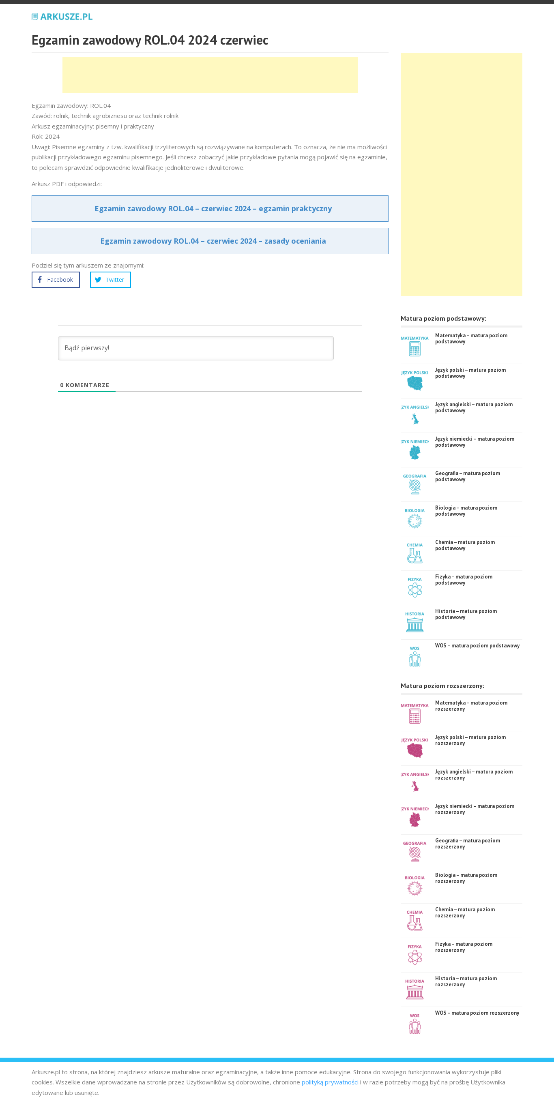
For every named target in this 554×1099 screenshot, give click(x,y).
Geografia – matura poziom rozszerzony (467, 843)
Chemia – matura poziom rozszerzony (465, 912)
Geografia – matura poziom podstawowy (467, 476)
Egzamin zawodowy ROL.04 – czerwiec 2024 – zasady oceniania (213, 241)
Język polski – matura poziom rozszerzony (470, 740)
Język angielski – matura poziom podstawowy (474, 407)
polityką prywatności (330, 1082)
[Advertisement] (210, 75)
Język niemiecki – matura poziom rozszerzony (474, 809)
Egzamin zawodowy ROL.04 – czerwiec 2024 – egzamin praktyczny (213, 208)
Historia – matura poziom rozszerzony (466, 981)
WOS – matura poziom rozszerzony (477, 1012)
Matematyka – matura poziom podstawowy (471, 338)
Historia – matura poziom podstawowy (466, 614)
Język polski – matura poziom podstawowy (470, 373)
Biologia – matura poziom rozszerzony (466, 878)
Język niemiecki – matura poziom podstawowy (474, 442)
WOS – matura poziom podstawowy (477, 645)
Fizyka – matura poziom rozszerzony (463, 947)
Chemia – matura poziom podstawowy (465, 545)
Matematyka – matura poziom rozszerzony (471, 706)
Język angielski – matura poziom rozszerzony (474, 775)
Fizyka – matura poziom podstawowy (463, 580)
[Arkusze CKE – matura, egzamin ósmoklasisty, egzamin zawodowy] (62, 15)
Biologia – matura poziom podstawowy (466, 511)
